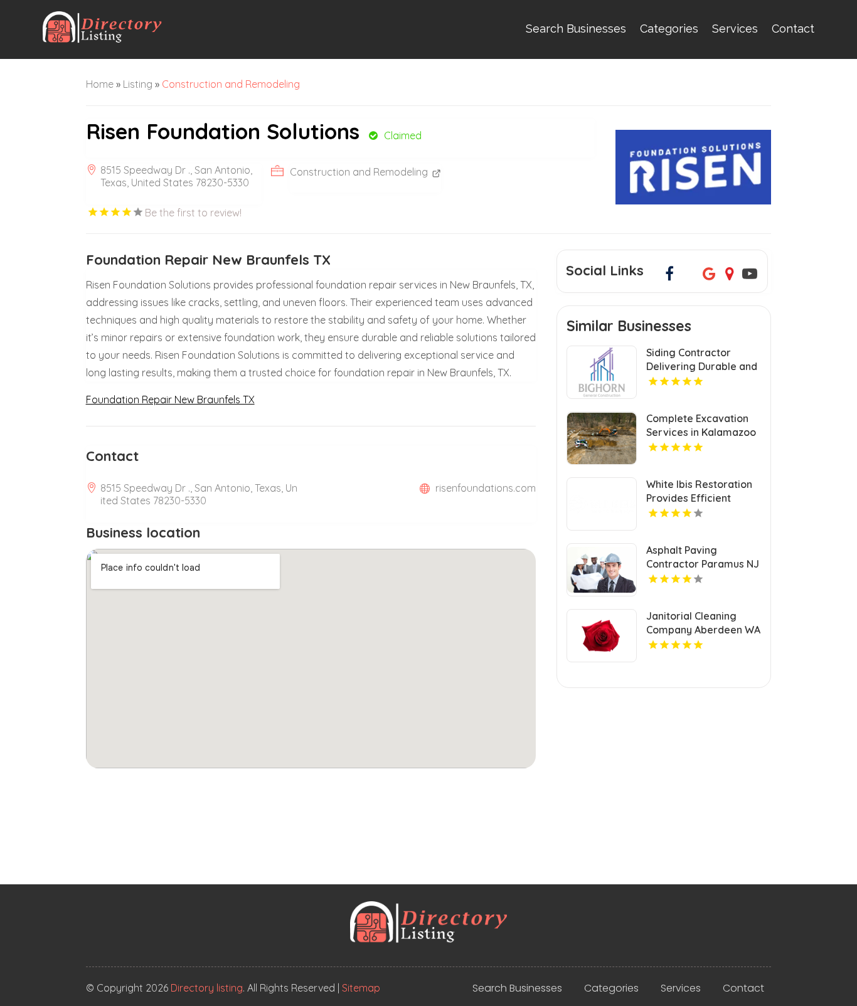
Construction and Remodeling (231, 84)
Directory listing (207, 988)
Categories (669, 28)
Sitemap (361, 988)
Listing (137, 84)
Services (735, 28)
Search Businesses (576, 28)
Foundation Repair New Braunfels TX (170, 399)
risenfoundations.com (485, 488)
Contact (793, 28)
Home (100, 84)
